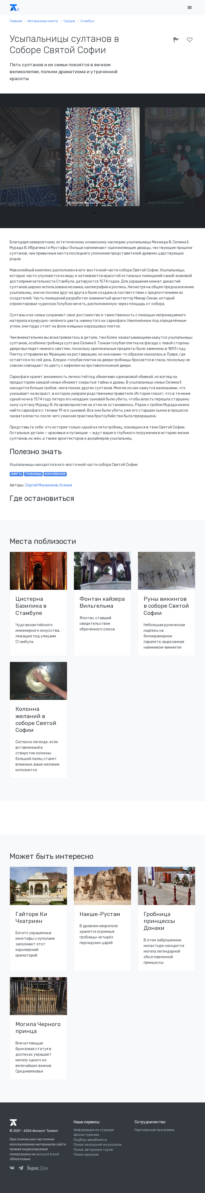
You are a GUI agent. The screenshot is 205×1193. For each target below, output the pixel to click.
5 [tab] (102, 213)
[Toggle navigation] (189, 7)
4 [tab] (94, 213)
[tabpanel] (103, 157)
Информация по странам (94, 1130)
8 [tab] (126, 213)
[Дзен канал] (37, 1168)
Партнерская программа (154, 1130)
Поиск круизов (86, 1154)
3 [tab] (86, 213)
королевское (55, 474)
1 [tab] (70, 213)
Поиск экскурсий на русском (97, 1145)
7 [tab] (118, 213)
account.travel (47, 1154)
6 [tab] (110, 213)
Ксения (66, 485)
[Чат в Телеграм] (20, 1169)
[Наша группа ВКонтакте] (12, 1169)
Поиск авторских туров (93, 1150)
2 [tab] (78, 213)
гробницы (33, 474)
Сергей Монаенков (41, 485)
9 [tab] (134, 213)
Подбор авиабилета (90, 1140)
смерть (16, 474)
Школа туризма (86, 1135)
